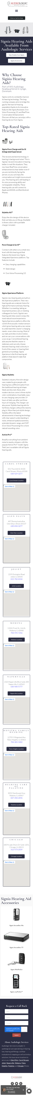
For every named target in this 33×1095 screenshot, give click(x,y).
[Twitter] (16, 1083)
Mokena (18, 1063)
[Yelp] (20, 1083)
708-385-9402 (16, 742)
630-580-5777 (16, 686)
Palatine (11, 1066)
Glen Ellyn (14, 1060)
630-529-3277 (16, 473)
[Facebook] (12, 1083)
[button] (16, 11)
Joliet (4, 1063)
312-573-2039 (16, 849)
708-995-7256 (16, 633)
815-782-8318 (16, 579)
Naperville (10, 1063)
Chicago (21, 1066)
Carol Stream (24, 1060)
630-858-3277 (16, 526)
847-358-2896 (16, 798)
